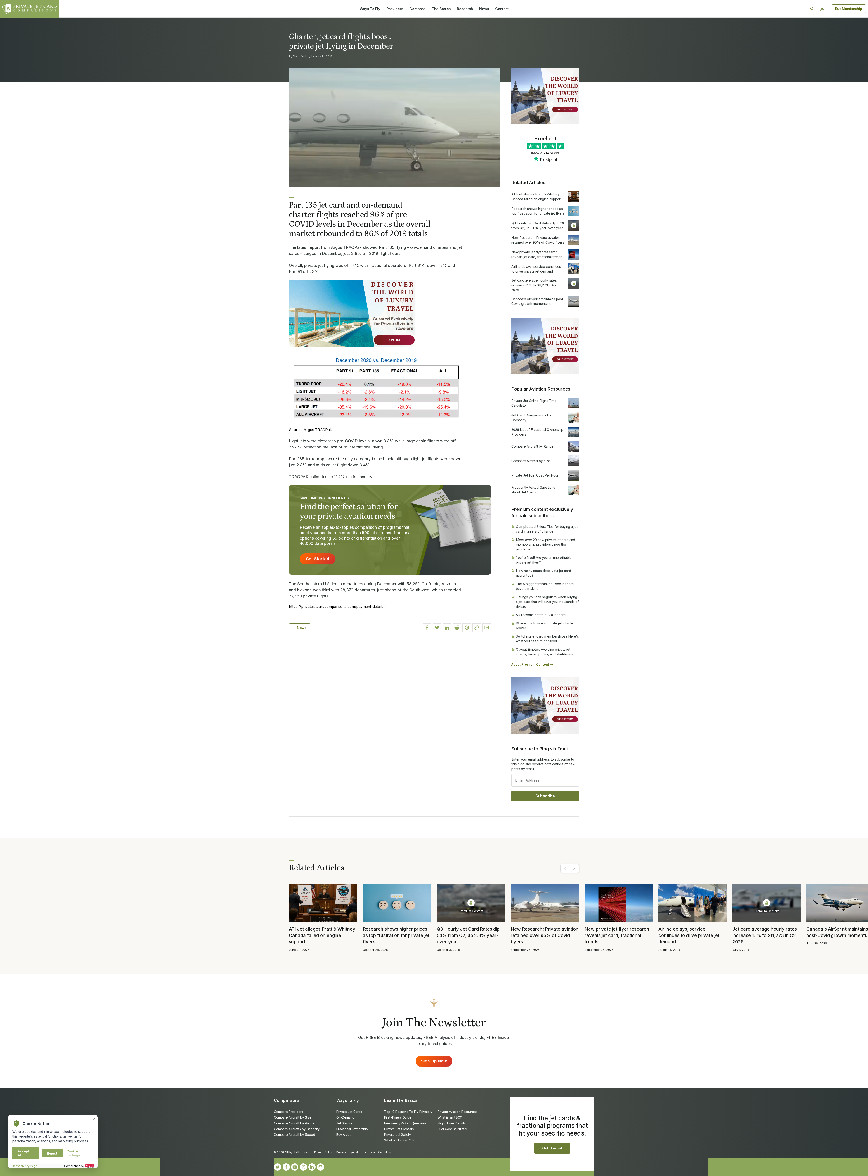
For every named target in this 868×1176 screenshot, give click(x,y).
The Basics (441, 9)
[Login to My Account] (822, 9)
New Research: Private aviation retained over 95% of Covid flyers (537, 239)
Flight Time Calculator (454, 1123)
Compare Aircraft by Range (532, 446)
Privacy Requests (348, 1152)
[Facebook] (286, 1167)
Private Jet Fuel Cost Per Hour (534, 475)
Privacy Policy (323, 1152)
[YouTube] (294, 1167)
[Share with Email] (486, 627)
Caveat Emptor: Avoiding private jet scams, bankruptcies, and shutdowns (544, 651)
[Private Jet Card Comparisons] (29, 9)
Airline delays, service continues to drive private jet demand (536, 268)
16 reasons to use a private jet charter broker (545, 625)
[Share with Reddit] (457, 627)
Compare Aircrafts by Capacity (297, 1129)
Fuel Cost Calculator (452, 1129)
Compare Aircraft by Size (530, 461)
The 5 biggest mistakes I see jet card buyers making (545, 586)
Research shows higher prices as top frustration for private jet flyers (538, 211)
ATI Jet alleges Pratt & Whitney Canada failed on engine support (536, 196)
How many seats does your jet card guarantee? (543, 573)
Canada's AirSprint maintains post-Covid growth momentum (538, 301)
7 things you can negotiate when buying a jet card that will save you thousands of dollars (547, 602)
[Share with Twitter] (437, 627)
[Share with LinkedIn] (447, 627)
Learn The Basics (400, 1100)
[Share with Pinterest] (466, 627)
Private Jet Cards (349, 1112)
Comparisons (287, 1100)
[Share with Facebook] (427, 627)
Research (465, 9)
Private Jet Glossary (399, 1129)
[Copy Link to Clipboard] (476, 627)
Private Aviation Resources (457, 1112)
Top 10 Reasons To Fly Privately (408, 1112)
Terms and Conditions (378, 1152)
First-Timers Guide (397, 1117)
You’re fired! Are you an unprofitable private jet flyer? (544, 559)
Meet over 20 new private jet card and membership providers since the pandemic (545, 544)
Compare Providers (288, 1112)
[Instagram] (303, 1167)
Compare (417, 9)
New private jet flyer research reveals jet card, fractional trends (536, 254)
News (484, 9)
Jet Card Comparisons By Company (531, 417)
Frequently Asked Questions (405, 1123)
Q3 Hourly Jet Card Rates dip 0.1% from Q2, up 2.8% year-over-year (538, 225)
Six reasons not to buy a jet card (541, 615)
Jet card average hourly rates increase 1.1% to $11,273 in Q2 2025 (534, 285)
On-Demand (345, 1117)
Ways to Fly (347, 1100)
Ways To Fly (370, 9)
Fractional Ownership (352, 1129)
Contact (502, 9)
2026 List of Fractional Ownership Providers (537, 431)
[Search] (812, 9)
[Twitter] (277, 1167)
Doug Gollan (301, 56)
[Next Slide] (574, 868)
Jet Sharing (344, 1123)
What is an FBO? (450, 1117)
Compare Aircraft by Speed (294, 1134)
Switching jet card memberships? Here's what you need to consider (547, 638)
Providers (395, 9)
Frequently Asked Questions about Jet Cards (533, 489)
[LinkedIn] (312, 1167)
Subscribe (545, 796)
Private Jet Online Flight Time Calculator (534, 403)
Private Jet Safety (397, 1134)
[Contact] (320, 1167)
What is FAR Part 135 (399, 1140)
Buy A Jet (343, 1134)
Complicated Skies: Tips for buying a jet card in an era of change (547, 528)
